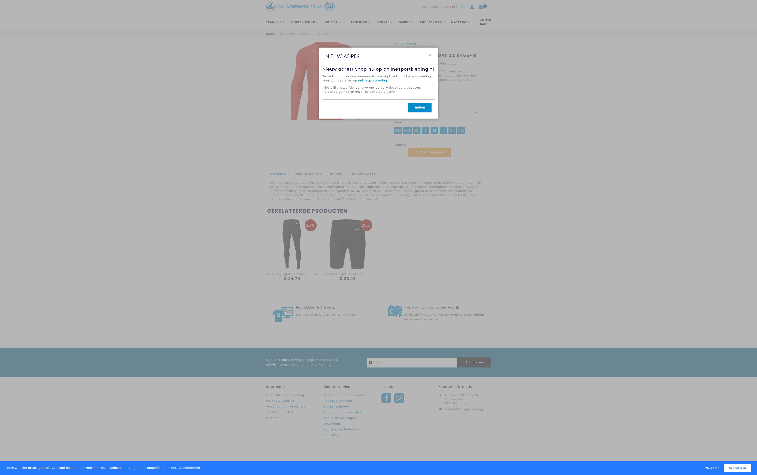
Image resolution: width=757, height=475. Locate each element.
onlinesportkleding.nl (374, 80)
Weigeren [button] (712, 467)
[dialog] (378, 237)
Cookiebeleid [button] (189, 467)
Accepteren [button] (737, 467)
